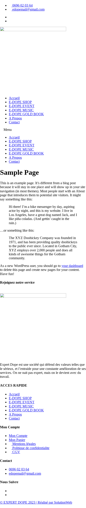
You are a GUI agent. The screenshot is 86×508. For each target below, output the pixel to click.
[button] (43, 130)
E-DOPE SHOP (20, 102)
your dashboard (72, 266)
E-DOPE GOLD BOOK (26, 114)
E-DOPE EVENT (21, 106)
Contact (14, 122)
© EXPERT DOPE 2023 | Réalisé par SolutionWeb (36, 502)
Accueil (14, 98)
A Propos (15, 118)
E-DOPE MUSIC (21, 110)
